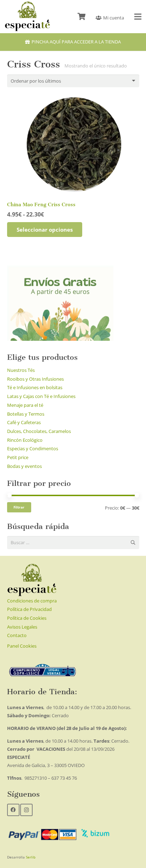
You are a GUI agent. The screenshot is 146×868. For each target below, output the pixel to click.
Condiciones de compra (32, 601)
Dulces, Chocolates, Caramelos (39, 431)
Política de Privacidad (29, 609)
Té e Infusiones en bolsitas (34, 387)
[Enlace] (27, 16)
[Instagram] (26, 810)
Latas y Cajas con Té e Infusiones (41, 396)
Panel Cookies (21, 646)
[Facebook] (13, 810)
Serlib (30, 857)
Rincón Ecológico (25, 440)
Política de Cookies (26, 618)
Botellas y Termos (25, 414)
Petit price (17, 457)
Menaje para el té (25, 405)
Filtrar (18, 507)
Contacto (17, 635)
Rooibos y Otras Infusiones (35, 379)
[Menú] (138, 16)
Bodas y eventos (24, 466)
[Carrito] (81, 16)
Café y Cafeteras (24, 422)
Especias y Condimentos (32, 448)
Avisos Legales (22, 627)
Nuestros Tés (21, 370)
